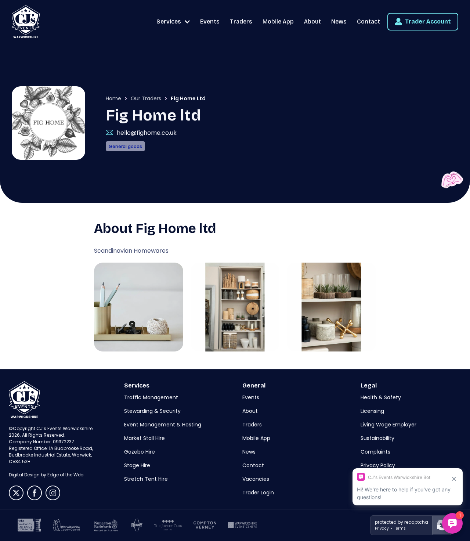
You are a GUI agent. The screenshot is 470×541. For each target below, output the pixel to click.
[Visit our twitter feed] (16, 493)
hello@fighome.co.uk (147, 133)
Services (168, 21)
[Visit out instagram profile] (53, 493)
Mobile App (278, 21)
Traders (241, 21)
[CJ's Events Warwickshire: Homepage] (26, 21)
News (339, 21)
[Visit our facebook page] (34, 493)
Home (113, 98)
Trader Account (428, 21)
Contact (368, 21)
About (312, 21)
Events (210, 21)
